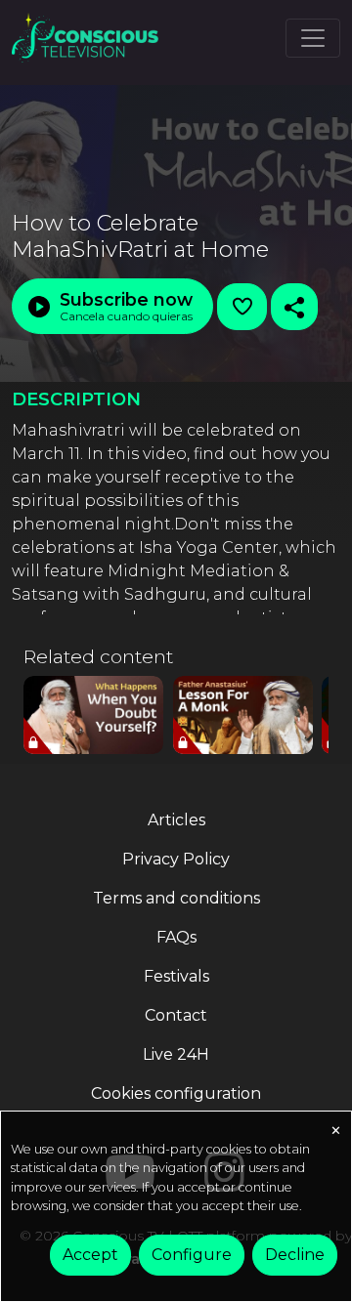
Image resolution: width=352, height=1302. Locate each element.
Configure (192, 1254)
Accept (90, 1254)
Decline (295, 1254)
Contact (176, 1015)
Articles (176, 820)
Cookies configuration (176, 1093)
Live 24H (176, 1054)
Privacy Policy (176, 859)
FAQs (176, 937)
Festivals (176, 976)
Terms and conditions (176, 898)
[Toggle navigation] (313, 38)
